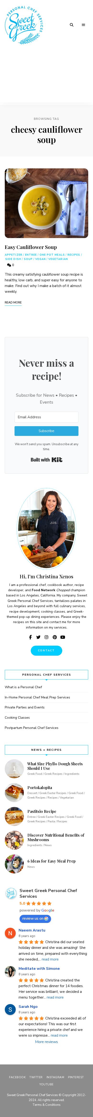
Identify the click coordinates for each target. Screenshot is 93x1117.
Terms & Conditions (46, 1105)
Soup (28, 259)
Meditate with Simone (39, 968)
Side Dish (13, 259)
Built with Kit (46, 459)
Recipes (73, 255)
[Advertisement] (46, 77)
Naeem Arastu (32, 930)
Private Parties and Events (25, 707)
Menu (83, 25)
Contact (46, 650)
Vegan (40, 259)
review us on (32, 918)
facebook (30, 637)
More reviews (46, 1041)
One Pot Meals (52, 255)
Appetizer (13, 255)
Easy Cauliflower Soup (31, 247)
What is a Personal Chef (23, 687)
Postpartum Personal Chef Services (31, 728)
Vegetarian (58, 259)
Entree (31, 255)
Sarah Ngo (28, 1006)
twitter (38, 637)
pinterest (54, 637)
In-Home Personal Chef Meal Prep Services (37, 697)
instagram (46, 637)
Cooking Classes (17, 717)
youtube (62, 637)
